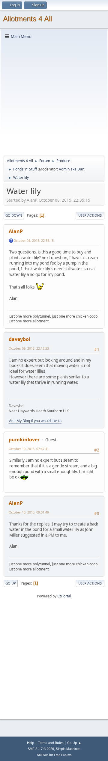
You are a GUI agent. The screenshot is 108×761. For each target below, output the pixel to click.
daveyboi (19, 339)
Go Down (13, 215)
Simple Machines (68, 749)
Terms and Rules (50, 742)
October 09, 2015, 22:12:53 (29, 348)
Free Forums (62, 755)
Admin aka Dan (71, 169)
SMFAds (42, 755)
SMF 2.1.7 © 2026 (41, 749)
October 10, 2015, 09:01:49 (29, 512)
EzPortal (64, 596)
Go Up (10, 583)
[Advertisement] (54, 97)
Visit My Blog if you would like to (35, 420)
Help (30, 742)
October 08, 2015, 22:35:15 (34, 240)
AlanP (16, 231)
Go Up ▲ (74, 742)
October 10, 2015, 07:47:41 (29, 448)
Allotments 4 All (27, 19)
